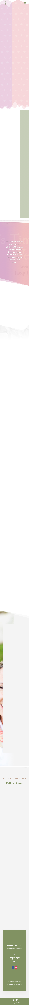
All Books (14, 598)
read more (7, 828)
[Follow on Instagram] (16, 967)
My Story (8, 172)
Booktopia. (20, 587)
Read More (14, 489)
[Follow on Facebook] (13, 967)
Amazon (18, 585)
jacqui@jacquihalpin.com (14, 948)
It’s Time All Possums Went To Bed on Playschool (13, 814)
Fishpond (14, 587)
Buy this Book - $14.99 (12, 385)
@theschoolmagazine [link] (11, 739)
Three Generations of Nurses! (13, 848)
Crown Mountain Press (17, 583)
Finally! (7, 891)
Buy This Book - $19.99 (12, 87)
